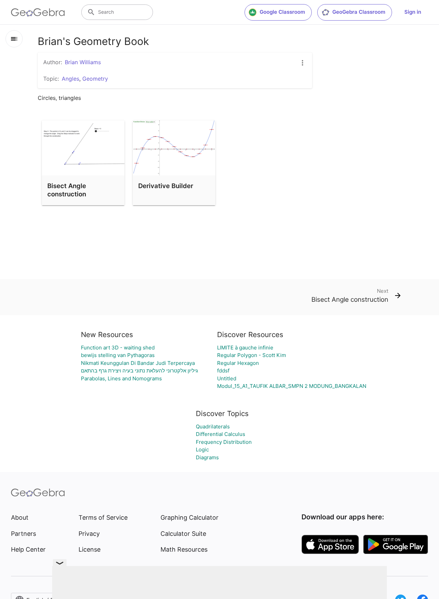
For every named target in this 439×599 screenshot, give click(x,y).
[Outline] (14, 38)
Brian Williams (83, 62)
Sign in (412, 12)
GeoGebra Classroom (358, 12)
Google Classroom (282, 12)
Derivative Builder (165, 185)
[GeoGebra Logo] (38, 12)
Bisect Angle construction (66, 190)
